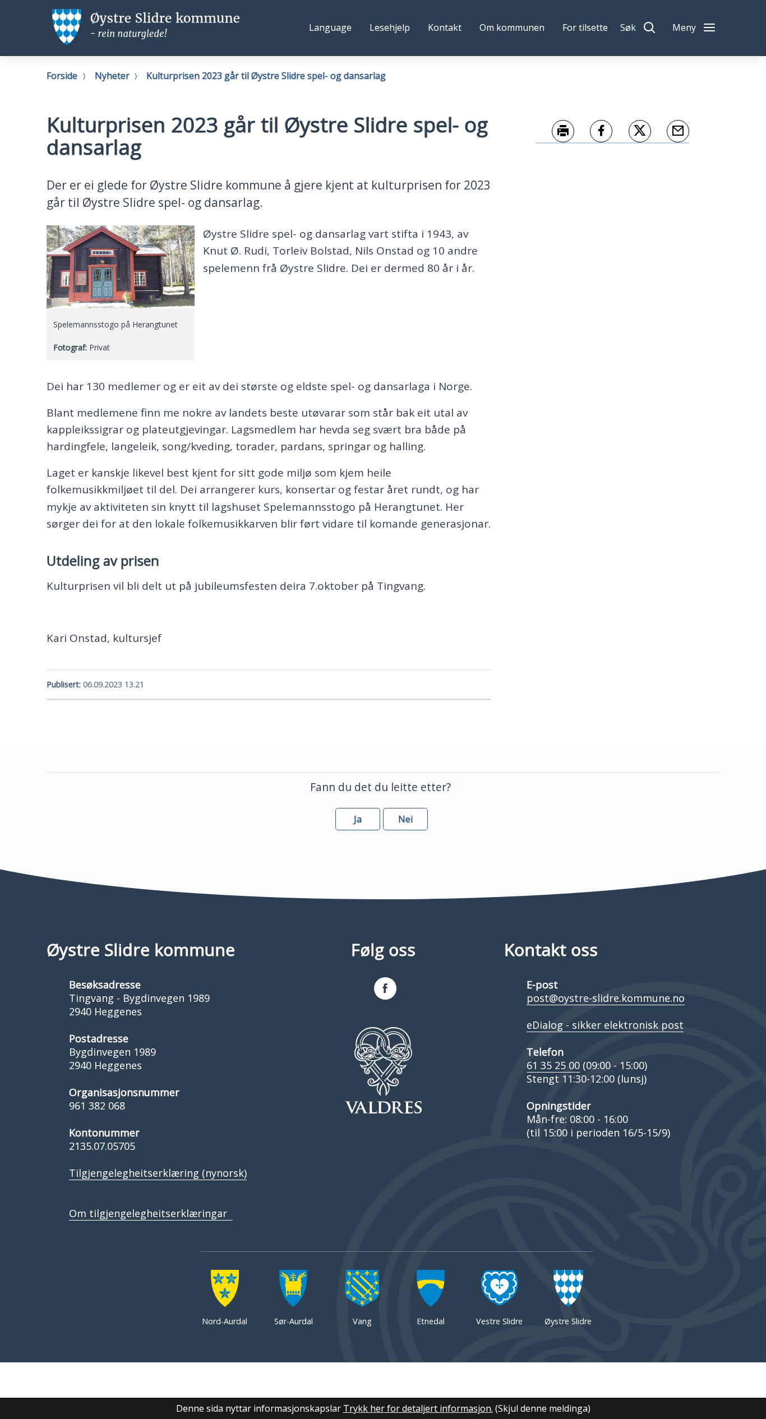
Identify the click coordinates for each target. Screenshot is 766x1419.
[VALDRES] (383, 1070)
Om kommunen (511, 27)
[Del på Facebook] (593, 132)
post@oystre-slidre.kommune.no (606, 998)
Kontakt (445, 27)
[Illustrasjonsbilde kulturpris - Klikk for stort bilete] (121, 266)
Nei (405, 819)
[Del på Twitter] (631, 132)
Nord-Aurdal (224, 1321)
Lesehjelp (390, 27)
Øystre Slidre (568, 1321)
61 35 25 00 (553, 1065)
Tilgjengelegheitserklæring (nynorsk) (158, 1173)
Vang (362, 1321)
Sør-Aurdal (293, 1321)
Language (330, 27)
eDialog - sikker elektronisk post (605, 1025)
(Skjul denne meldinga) (542, 1408)
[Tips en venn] (670, 132)
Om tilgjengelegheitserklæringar (151, 1213)
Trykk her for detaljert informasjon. (418, 1408)
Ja (358, 819)
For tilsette (585, 27)
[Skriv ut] (555, 132)
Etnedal (431, 1321)
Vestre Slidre (499, 1321)
